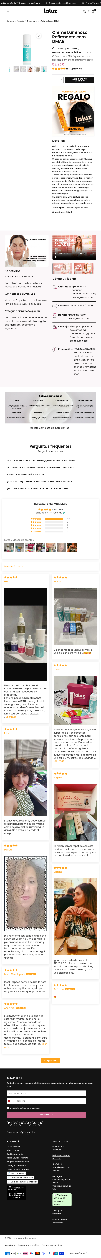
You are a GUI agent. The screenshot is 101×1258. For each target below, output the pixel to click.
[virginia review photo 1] (75, 812)
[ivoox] (40, 1123)
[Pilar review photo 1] (25, 777)
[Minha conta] (89, 11)
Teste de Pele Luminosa (18, 1169)
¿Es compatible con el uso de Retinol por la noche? (37, 488)
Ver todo (20, 21)
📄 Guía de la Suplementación (22, 1181)
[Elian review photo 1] (25, 634)
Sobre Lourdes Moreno (17, 1157)
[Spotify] (34, 1123)
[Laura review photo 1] (75, 700)
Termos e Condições (52, 1245)
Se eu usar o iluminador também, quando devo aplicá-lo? (41, 460)
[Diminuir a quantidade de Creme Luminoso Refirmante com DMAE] (54, 80)
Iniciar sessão (13, 1146)
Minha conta (13, 1150)
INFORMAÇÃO (14, 1141)
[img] (10, 577)
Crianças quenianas (16, 1165)
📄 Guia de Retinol (17, 1173)
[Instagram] (15, 1123)
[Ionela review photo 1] (75, 616)
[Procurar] (84, 11)
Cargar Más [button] (50, 1060)
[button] (59, 68)
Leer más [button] (11, 716)
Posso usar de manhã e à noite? (25, 474)
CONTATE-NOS (60, 1141)
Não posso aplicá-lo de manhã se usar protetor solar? (40, 467)
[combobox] (11, 1101)
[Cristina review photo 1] (75, 917)
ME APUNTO (46, 1114)
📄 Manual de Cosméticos (20, 1177)
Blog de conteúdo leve (18, 1161)
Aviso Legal (10, 1245)
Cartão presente (15, 1154)
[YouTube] (21, 1123)
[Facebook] (9, 1123)
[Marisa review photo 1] (25, 893)
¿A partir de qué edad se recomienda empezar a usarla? (39, 481)
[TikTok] (28, 1123)
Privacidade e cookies (28, 1245)
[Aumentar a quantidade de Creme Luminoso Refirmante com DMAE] (62, 80)
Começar (10, 21)
